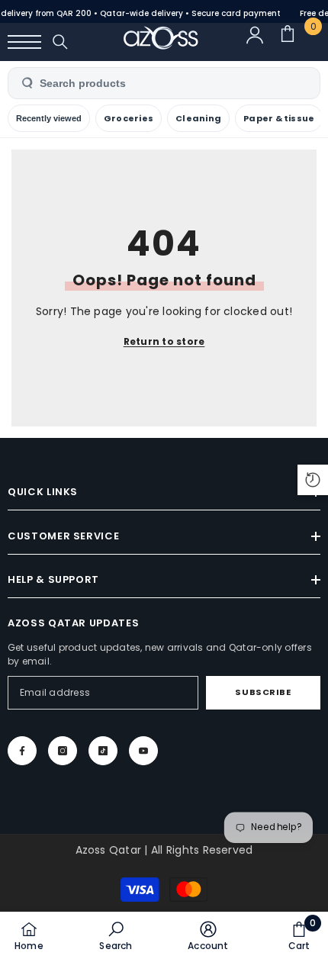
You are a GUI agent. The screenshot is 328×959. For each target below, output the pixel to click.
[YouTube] (143, 750)
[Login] (261, 42)
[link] (115, 935)
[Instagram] (62, 750)
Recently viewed (49, 118)
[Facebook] (22, 750)
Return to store (164, 341)
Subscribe (263, 692)
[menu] (24, 42)
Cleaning (198, 118)
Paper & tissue (278, 118)
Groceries (128, 118)
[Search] (60, 42)
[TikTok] (102, 750)
